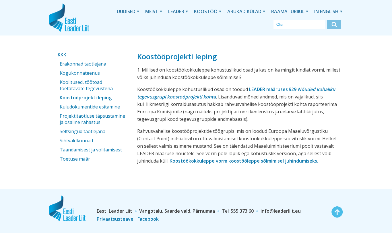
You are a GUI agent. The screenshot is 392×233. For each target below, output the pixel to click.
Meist (151, 11)
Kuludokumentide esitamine (90, 107)
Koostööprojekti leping (86, 97)
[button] (334, 24)
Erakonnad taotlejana (83, 64)
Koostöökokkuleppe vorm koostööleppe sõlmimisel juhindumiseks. (244, 161)
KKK (62, 55)
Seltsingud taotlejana (82, 131)
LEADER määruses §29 (273, 89)
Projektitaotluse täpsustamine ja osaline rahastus (92, 119)
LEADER (176, 11)
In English (326, 11)
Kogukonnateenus (80, 73)
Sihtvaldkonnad (76, 140)
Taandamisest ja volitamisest (91, 150)
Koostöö (206, 11)
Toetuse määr (75, 159)
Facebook (148, 219)
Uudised (126, 11)
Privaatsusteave (115, 219)
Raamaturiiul (287, 11)
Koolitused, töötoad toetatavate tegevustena (86, 85)
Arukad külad (244, 11)
